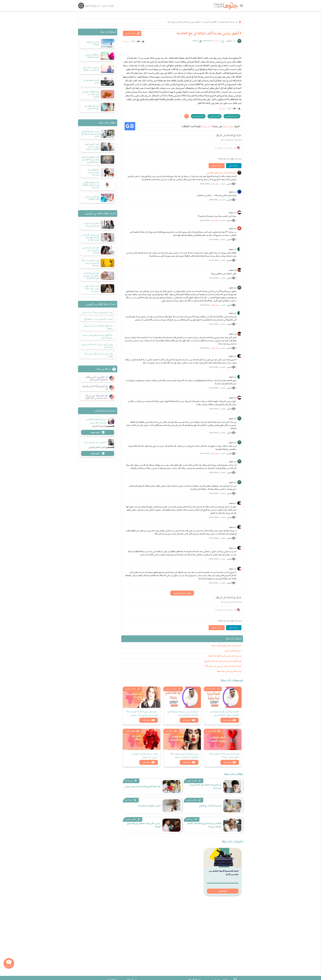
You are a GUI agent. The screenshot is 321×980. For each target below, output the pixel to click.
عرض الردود (214, 184)
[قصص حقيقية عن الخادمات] (172, 805)
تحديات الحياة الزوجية (227, 21)
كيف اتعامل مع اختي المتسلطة (229, 671)
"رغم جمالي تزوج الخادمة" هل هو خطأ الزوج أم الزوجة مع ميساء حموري (142, 713)
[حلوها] (241, 6)
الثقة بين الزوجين (210, 21)
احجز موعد (95, 432)
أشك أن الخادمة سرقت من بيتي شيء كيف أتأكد (222, 666)
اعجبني (229, 184)
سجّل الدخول (233, 165)
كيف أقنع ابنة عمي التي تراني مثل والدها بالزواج (222, 661)
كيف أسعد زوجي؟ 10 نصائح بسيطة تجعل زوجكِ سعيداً (224, 755)
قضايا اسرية (169, 731)
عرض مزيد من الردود (182, 593)
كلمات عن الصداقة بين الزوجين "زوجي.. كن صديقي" (145, 755)
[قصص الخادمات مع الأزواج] (232, 805)
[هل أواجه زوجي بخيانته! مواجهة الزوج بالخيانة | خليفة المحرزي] (182, 697)
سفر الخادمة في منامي (233, 650)
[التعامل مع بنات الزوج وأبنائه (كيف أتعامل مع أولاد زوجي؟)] (232, 825)
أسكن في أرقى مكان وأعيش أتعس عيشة (226, 645)
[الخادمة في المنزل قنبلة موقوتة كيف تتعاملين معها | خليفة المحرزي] (223, 697)
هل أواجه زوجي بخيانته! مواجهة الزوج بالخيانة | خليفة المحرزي (183, 713)
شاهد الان (227, 720)
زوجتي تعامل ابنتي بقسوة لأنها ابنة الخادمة (224, 656)
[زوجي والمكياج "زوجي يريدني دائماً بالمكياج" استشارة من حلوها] (182, 739)
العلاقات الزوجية (211, 731)
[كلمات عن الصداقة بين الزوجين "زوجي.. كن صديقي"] (141, 739)
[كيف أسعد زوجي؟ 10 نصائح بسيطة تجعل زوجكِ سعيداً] (223, 739)
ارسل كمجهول (217, 165)
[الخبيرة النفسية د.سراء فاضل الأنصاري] (239, 173)
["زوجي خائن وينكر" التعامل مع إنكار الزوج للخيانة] (172, 825)
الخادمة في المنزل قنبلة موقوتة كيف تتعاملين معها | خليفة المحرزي (224, 713)
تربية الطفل (189, 819)
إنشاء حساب (107, 6)
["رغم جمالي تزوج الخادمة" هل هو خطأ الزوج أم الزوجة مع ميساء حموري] (141, 697)
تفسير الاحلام (129, 780)
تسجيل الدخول (92, 6)
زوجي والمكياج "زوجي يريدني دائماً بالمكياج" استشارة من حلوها (184, 755)
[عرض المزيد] (186, 116)
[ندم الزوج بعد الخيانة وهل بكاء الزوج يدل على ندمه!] (232, 786)
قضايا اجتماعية (210, 688)
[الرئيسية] (239, 21)
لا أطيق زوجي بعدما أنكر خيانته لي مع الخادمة (184, 21)
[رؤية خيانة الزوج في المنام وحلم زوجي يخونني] (172, 786)
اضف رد (222, 184)
